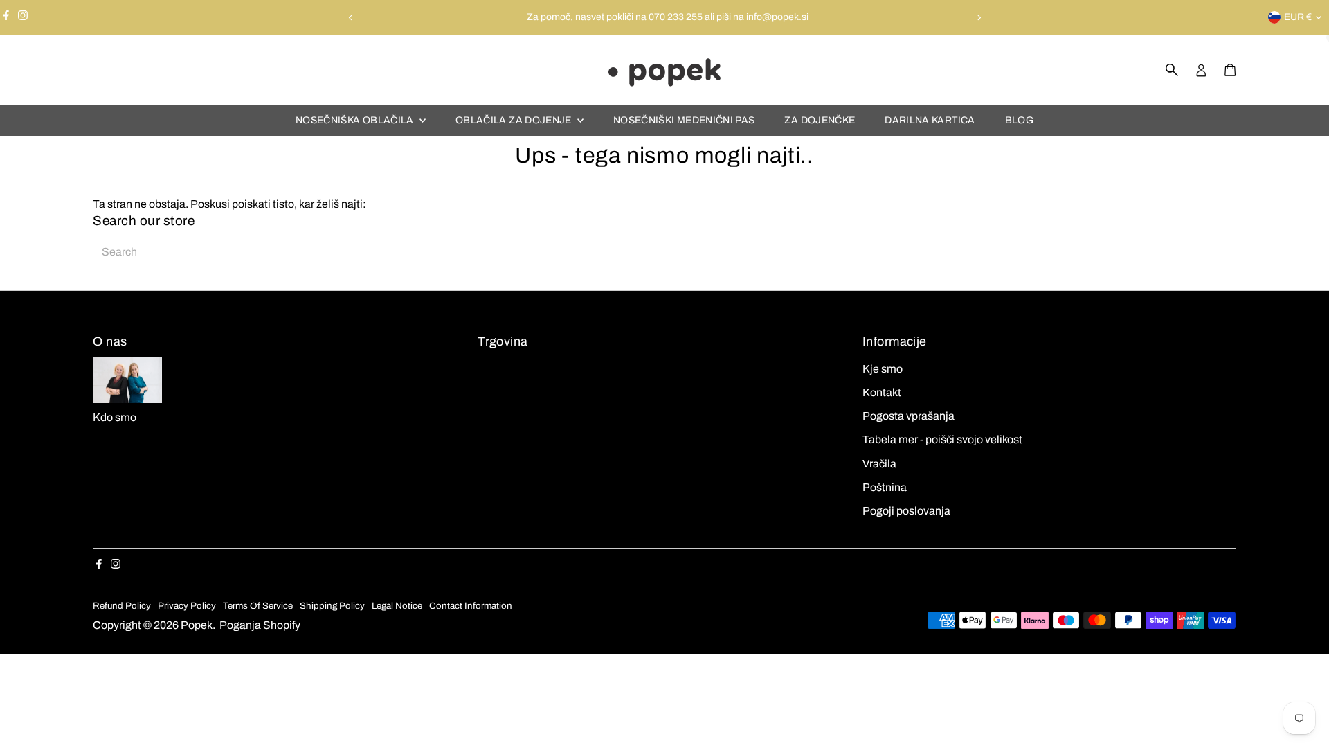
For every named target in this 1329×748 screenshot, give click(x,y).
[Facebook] (6, 17)
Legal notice (397, 605)
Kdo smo (114, 417)
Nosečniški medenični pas (683, 120)
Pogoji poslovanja (906, 511)
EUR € (1298, 17)
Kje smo (882, 369)
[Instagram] (23, 17)
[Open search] (1172, 70)
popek (197, 625)
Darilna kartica (930, 120)
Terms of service (258, 605)
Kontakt (881, 392)
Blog (1019, 120)
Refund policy (122, 605)
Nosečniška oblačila (356, 120)
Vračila (879, 464)
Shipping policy (332, 605)
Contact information (470, 605)
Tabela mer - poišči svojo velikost (942, 439)
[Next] (978, 17)
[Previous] (350, 17)
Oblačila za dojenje (514, 120)
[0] (1230, 70)
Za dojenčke (819, 120)
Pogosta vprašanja (908, 416)
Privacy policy (187, 605)
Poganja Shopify (259, 625)
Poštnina (884, 487)
